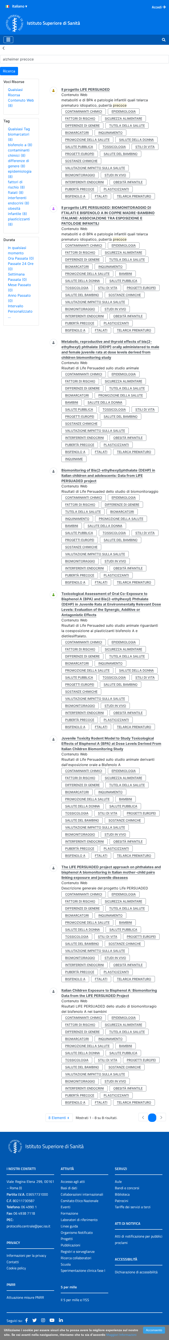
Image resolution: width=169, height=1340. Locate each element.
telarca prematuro (134, 196)
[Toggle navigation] (8, 39)
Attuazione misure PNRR (25, 1297)
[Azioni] (7, 6)
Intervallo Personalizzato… (20, 311)
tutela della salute (127, 125)
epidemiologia (124, 111)
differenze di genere (82, 125)
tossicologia (114, 147)
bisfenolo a (20, 145)
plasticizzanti (116, 189)
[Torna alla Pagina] (3, 47)
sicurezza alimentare (123, 118)
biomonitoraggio (80, 175)
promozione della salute (87, 140)
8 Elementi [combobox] (57, 1117)
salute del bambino (121, 154)
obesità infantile (128, 182)
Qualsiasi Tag (19, 129)
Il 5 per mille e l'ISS (75, 1299)
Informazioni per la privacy (26, 1255)
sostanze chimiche (81, 161)
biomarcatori (77, 132)
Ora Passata (21, 258)
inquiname (74, 459)
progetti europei (79, 154)
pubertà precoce (79, 189)
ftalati (16, 192)
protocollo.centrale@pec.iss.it (28, 1226)
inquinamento (110, 132)
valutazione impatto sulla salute (95, 168)
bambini (125, 274)
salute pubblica (79, 147)
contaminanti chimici (83, 111)
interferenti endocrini (84, 182)
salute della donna (136, 140)
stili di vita (145, 147)
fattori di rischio (80, 118)
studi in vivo (115, 175)
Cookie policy (16, 1268)
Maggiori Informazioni (121, 1334)
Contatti (13, 1262)
